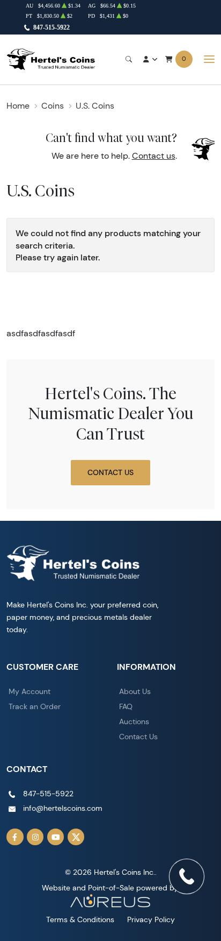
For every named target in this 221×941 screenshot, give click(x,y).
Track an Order (35, 706)
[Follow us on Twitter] (76, 837)
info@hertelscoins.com (62, 808)
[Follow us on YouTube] (55, 837)
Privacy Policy (151, 919)
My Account (29, 691)
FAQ (125, 706)
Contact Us (110, 472)
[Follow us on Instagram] (35, 837)
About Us (135, 691)
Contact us (153, 156)
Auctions (134, 721)
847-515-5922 (51, 27)
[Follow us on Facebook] (15, 837)
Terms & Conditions (80, 919)
